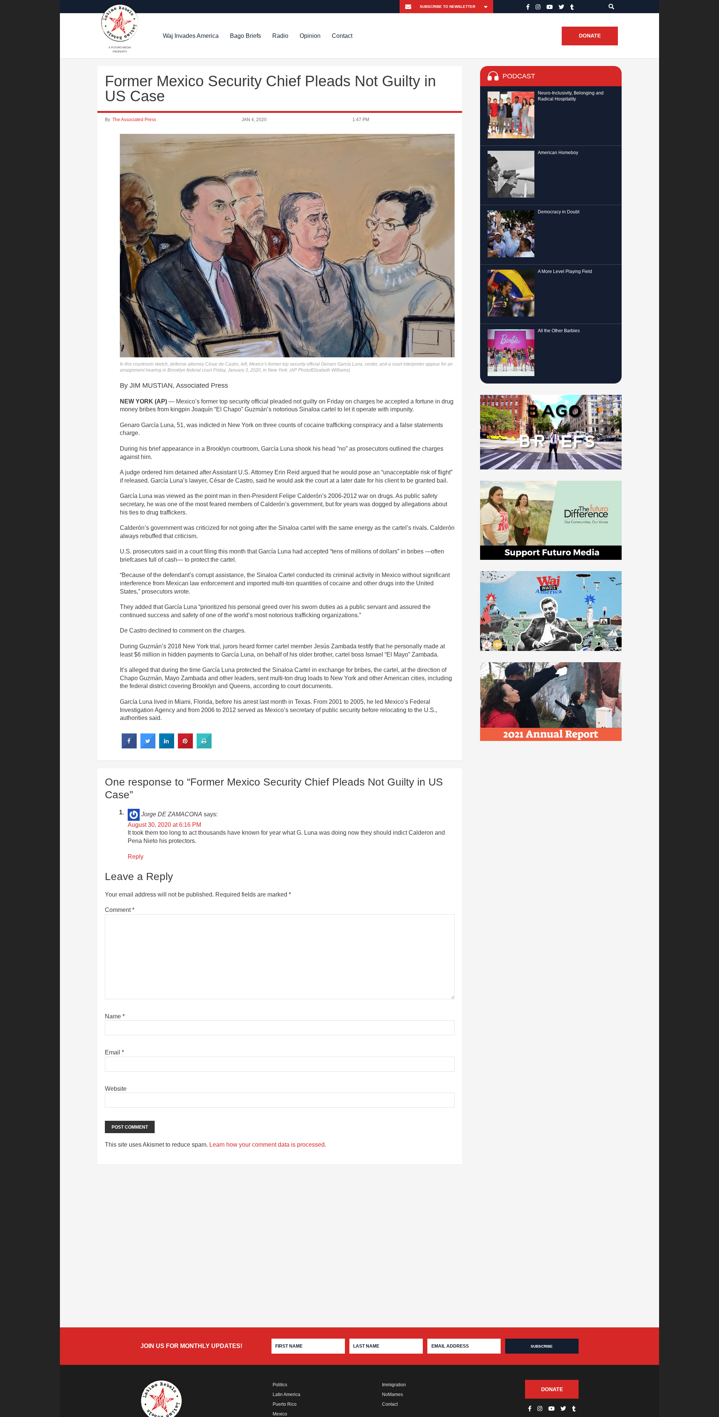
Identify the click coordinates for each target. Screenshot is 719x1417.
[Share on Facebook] (129, 746)
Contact (342, 36)
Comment (119, 910)
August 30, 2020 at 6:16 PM (164, 825)
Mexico (280, 1414)
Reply (135, 856)
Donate (590, 36)
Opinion (310, 36)
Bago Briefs (245, 36)
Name (115, 1016)
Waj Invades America (191, 36)
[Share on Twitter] (147, 746)
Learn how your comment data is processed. (267, 1144)
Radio (280, 36)
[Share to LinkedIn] (166, 746)
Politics (280, 1384)
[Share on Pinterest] (185, 746)
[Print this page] (204, 746)
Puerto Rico (285, 1404)
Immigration (394, 1384)
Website (116, 1089)
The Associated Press (134, 119)
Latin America (286, 1394)
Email (114, 1052)
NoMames (392, 1394)
